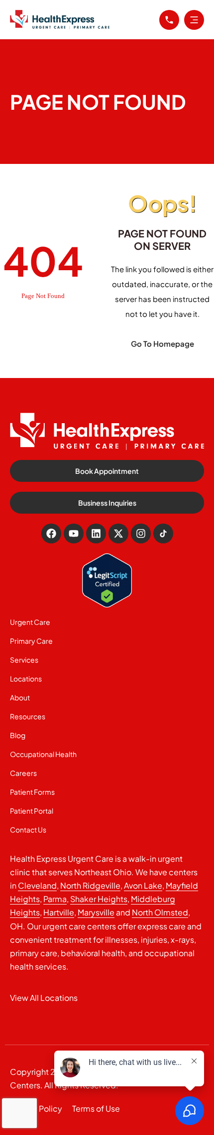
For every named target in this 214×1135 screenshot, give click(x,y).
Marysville (96, 912)
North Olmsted (160, 912)
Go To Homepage (162, 343)
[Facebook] (51, 533)
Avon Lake (143, 885)
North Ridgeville (90, 885)
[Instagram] (141, 533)
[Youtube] (74, 533)
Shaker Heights (98, 899)
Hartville (58, 912)
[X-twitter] (118, 533)
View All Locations (44, 997)
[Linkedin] (96, 533)
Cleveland (37, 885)
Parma (55, 899)
